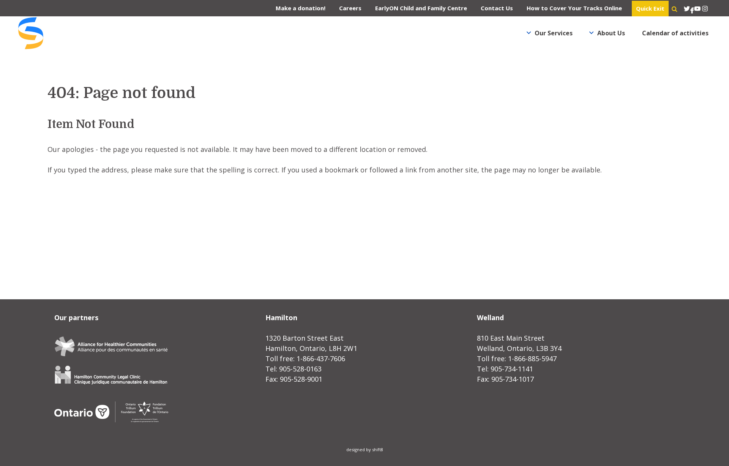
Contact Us (497, 8)
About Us (611, 33)
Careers (350, 8)
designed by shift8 (364, 449)
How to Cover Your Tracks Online (574, 8)
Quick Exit (650, 8)
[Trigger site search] (674, 9)
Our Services (554, 33)
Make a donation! (300, 8)
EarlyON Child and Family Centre (421, 8)
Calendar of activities (675, 33)
